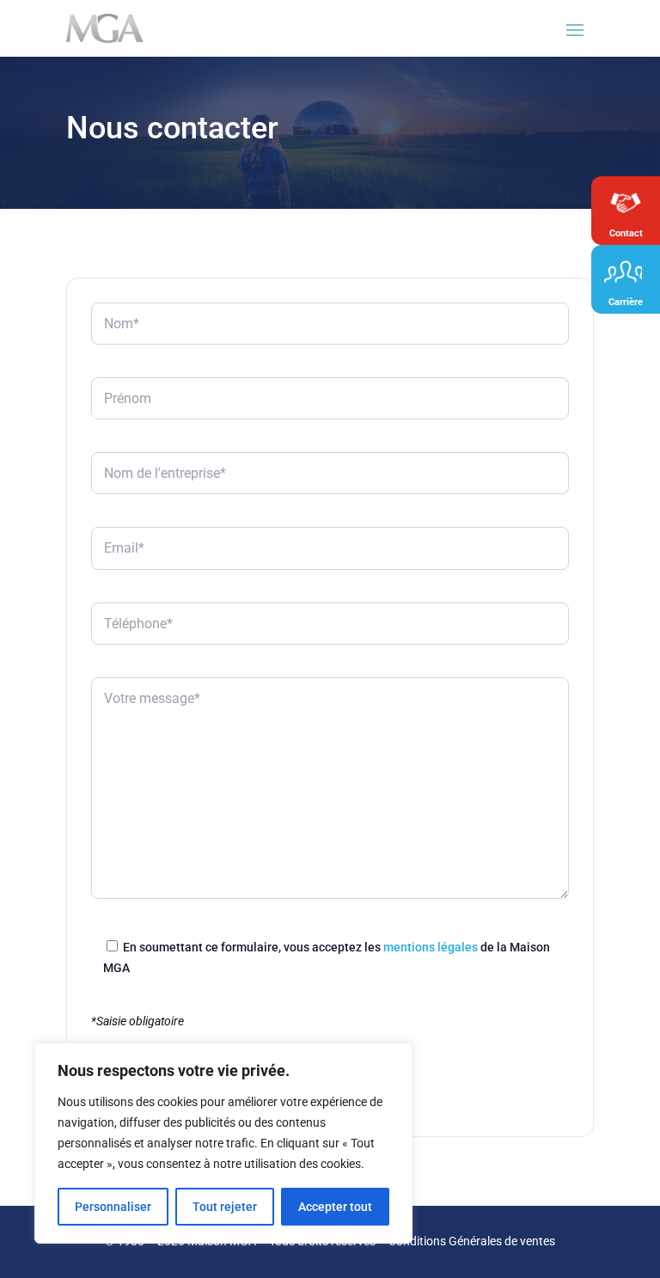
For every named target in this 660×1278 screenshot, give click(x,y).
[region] (223, 1143)
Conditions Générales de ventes (471, 1241)
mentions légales (430, 947)
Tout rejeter (224, 1207)
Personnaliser (113, 1207)
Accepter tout (335, 1207)
